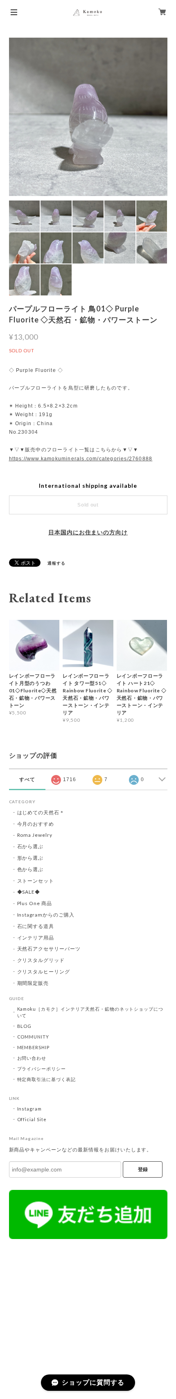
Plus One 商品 (34, 903)
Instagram (29, 1108)
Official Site (32, 1119)
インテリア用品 (35, 938)
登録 (143, 1169)
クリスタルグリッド (41, 960)
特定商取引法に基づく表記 (46, 1079)
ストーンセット (35, 881)
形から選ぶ (30, 858)
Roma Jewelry (35, 835)
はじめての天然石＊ (41, 812)
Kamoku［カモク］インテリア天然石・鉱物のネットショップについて (90, 1012)
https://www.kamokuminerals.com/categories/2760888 (81, 459)
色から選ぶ (30, 869)
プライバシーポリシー (41, 1068)
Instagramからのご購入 (45, 915)
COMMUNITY (33, 1036)
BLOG (24, 1026)
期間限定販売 (33, 983)
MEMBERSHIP (33, 1047)
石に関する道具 (35, 926)
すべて (27, 779)
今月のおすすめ (35, 824)
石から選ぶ (30, 846)
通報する (56, 563)
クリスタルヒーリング (43, 972)
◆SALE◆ (29, 892)
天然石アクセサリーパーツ (49, 949)
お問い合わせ (32, 1058)
